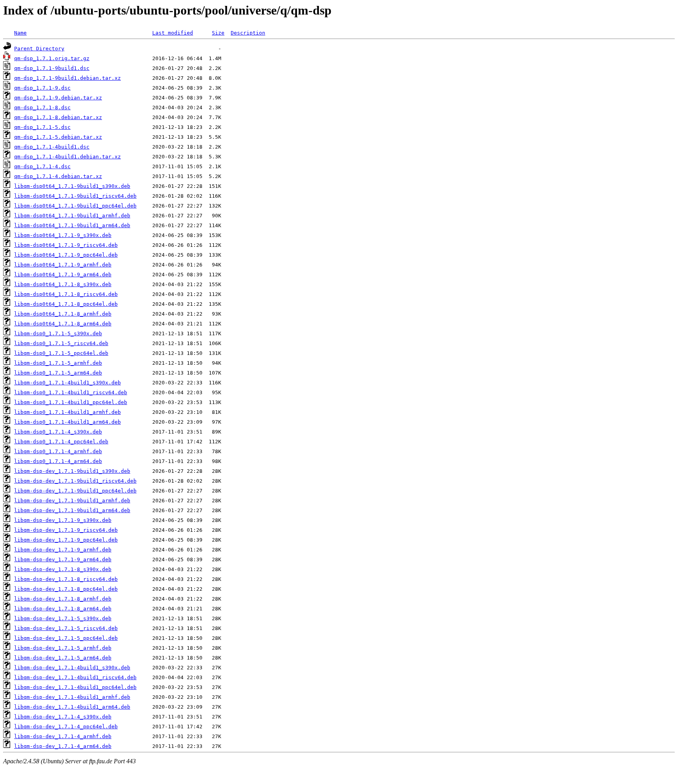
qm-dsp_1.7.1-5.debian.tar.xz (58, 137)
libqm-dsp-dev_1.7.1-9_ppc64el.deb (66, 540)
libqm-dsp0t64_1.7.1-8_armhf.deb (62, 314)
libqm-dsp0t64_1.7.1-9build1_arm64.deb (72, 225)
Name (20, 33)
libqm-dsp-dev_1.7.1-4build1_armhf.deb (72, 697)
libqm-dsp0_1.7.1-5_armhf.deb (58, 363)
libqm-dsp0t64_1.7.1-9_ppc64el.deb (66, 255)
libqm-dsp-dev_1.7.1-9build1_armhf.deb (72, 500)
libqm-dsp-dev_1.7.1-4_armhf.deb (62, 736)
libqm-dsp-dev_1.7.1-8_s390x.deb (62, 569)
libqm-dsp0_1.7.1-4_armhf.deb (58, 451)
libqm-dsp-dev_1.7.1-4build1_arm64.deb (72, 707)
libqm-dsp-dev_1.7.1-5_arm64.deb (62, 658)
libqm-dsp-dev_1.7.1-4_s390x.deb (62, 717)
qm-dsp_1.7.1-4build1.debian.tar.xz (67, 157)
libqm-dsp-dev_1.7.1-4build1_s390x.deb (72, 668)
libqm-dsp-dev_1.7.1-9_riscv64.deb (66, 530)
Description (248, 33)
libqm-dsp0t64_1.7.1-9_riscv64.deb (66, 245)
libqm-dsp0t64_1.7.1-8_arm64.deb (62, 324)
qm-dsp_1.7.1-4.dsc (42, 166)
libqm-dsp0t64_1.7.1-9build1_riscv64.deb (75, 196)
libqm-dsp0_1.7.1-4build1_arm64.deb (67, 422)
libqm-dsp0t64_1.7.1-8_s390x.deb (62, 284)
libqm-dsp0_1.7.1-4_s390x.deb (58, 432)
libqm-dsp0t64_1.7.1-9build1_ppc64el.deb (75, 206)
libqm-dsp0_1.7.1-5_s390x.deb (58, 333)
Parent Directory (39, 48)
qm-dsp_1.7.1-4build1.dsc (51, 147)
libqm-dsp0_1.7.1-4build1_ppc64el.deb (70, 402)
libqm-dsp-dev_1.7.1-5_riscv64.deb (66, 628)
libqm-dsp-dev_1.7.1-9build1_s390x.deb (72, 471)
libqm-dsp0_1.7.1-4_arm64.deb (58, 461)
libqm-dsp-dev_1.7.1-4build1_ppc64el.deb (75, 687)
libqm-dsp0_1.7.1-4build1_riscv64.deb (70, 392)
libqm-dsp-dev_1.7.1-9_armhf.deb (62, 550)
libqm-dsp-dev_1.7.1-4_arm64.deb (62, 746)
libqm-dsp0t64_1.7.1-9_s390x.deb (62, 235)
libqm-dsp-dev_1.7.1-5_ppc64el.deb (66, 638)
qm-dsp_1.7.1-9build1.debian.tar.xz (67, 78)
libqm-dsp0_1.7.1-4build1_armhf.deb (67, 412)
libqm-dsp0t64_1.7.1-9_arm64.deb (62, 274)
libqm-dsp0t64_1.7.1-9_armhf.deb (62, 265)
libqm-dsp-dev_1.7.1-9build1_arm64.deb (72, 510)
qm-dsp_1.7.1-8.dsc (42, 107)
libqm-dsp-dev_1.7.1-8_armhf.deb (62, 599)
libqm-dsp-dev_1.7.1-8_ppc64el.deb (66, 589)
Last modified (172, 33)
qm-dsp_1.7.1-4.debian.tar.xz (58, 176)
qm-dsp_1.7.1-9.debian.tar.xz (58, 98)
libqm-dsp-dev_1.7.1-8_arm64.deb (62, 609)
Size (218, 33)
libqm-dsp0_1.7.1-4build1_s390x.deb (67, 383)
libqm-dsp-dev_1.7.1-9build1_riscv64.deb (75, 481)
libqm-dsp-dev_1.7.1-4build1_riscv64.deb (75, 677)
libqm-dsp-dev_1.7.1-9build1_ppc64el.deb (75, 491)
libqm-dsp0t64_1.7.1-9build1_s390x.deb (72, 186)
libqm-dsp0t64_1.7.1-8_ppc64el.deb (66, 304)
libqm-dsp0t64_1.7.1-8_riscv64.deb (66, 294)
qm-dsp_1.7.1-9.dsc (42, 88)
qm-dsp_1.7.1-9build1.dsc (51, 68)
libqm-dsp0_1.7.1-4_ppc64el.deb (61, 442)
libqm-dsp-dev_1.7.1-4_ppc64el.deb (66, 726)
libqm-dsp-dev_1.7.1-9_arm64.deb (62, 559)
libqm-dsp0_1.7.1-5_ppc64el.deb (61, 353)
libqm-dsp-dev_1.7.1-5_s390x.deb (62, 618)
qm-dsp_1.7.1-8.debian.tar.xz (58, 117)
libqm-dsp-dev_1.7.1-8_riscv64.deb (66, 579)
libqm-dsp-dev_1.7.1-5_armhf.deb (62, 648)
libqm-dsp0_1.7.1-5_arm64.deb (58, 373)
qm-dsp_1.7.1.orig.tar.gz (51, 58)
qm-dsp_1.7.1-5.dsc (42, 127)
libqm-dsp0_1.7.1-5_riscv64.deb (61, 343)
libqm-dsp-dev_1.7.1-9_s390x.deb (62, 520)
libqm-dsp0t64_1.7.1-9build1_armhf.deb (72, 216)
